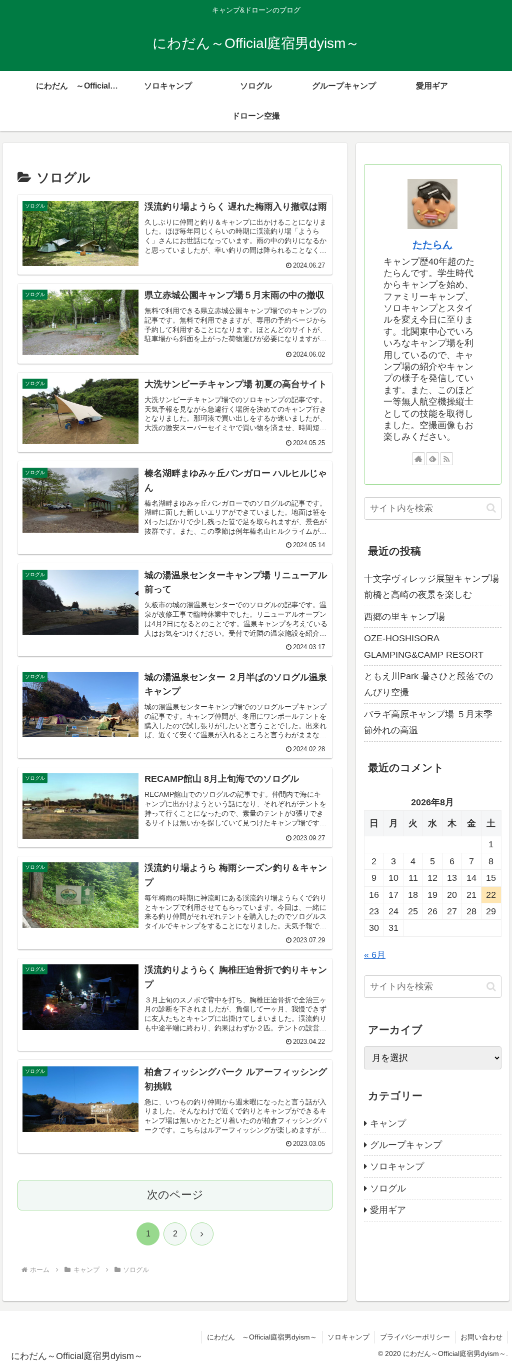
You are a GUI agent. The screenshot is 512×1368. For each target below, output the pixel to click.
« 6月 (375, 955)
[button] (491, 508)
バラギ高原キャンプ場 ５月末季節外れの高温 (428, 722)
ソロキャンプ (349, 1337)
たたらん (432, 244)
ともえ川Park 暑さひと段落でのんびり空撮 (428, 684)
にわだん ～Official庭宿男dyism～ (262, 1337)
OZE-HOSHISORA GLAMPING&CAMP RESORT (424, 646)
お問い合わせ (481, 1337)
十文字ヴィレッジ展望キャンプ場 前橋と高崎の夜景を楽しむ (431, 587)
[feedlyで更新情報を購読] (432, 458)
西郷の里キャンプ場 (404, 617)
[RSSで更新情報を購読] (446, 458)
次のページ (175, 1194)
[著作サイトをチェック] (418, 458)
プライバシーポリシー (415, 1337)
